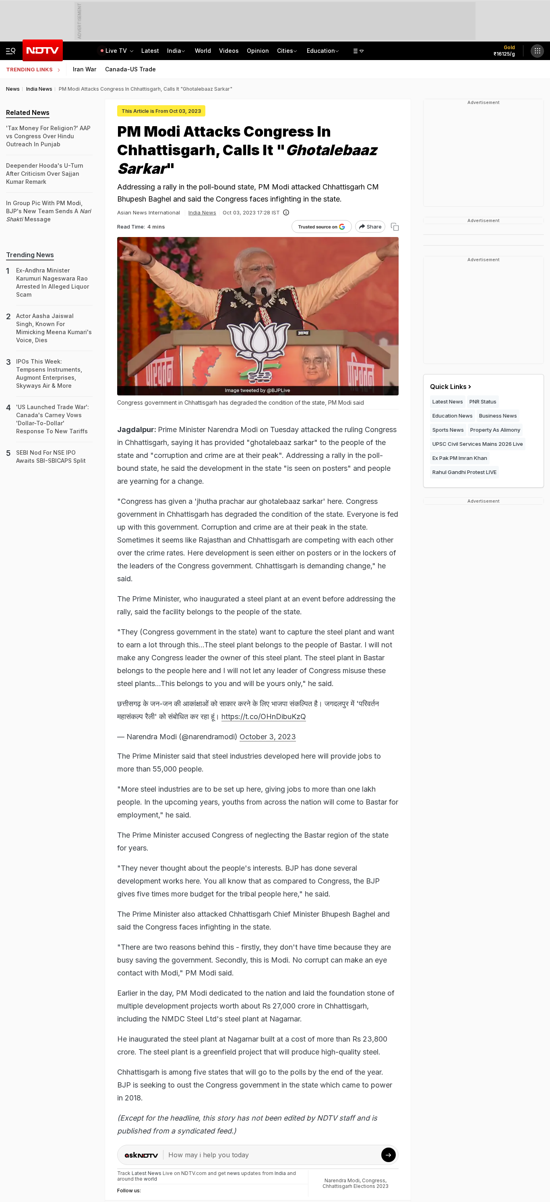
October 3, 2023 (268, 736)
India (174, 50)
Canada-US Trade (130, 69)
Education (321, 50)
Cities (285, 50)
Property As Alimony (495, 429)
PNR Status (482, 401)
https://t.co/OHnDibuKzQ (263, 716)
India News (202, 212)
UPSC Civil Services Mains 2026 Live (477, 444)
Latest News (447, 401)
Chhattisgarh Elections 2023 (356, 1186)
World (203, 50)
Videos (229, 50)
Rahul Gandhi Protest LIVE (464, 472)
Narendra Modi (342, 1180)
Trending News (30, 255)
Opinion (258, 50)
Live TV (116, 50)
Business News (498, 415)
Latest (150, 50)
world (150, 1179)
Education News (452, 415)
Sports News (448, 429)
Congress (373, 1180)
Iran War (84, 69)
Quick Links (448, 387)
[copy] (395, 227)
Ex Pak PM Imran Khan (459, 458)
